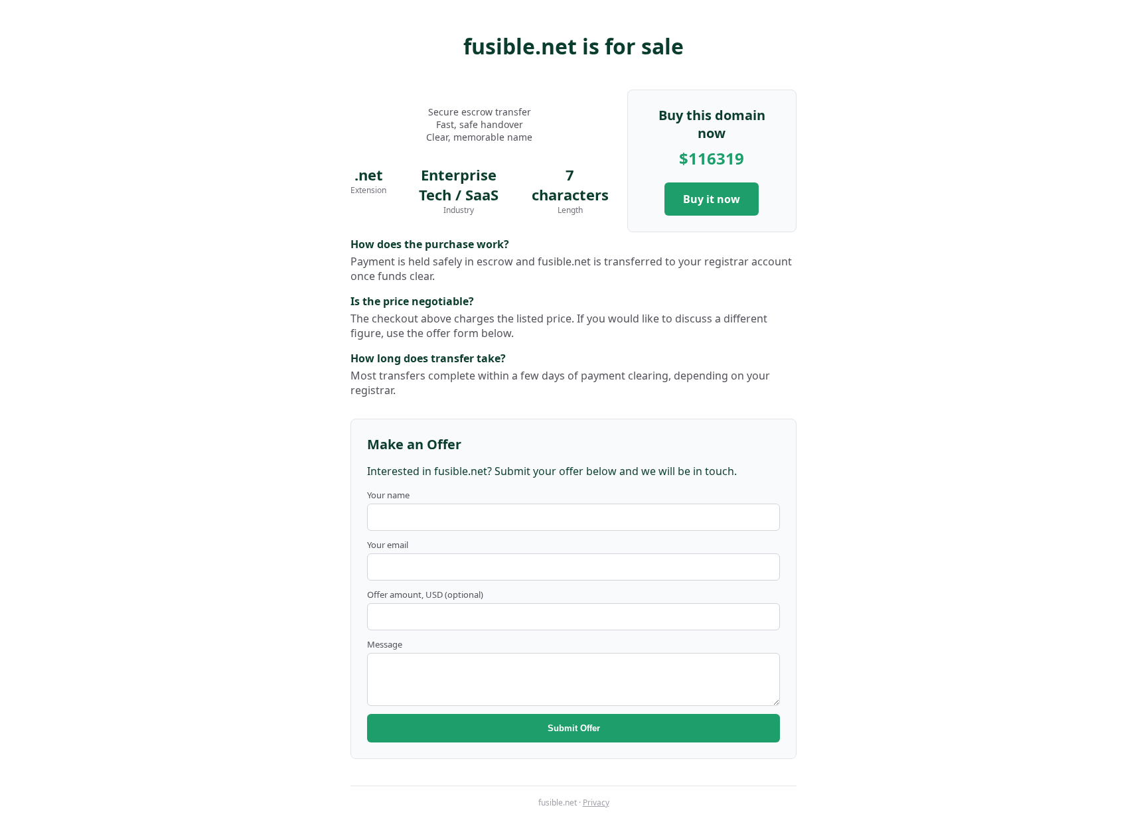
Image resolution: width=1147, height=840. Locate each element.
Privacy (596, 802)
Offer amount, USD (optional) (425, 594)
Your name (388, 495)
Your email (387, 545)
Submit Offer (574, 728)
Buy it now (711, 199)
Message (384, 644)
